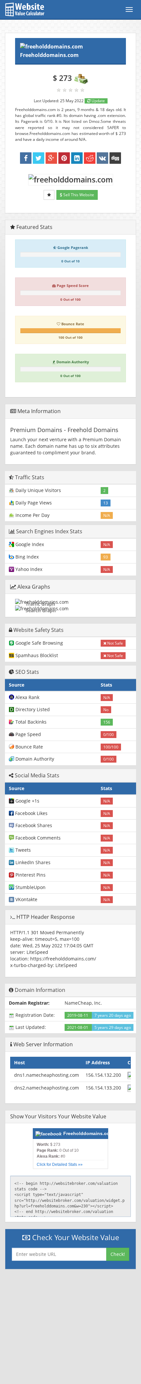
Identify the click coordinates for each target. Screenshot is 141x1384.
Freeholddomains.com (49, 55)
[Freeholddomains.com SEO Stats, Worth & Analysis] (115, 158)
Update (98, 101)
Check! (118, 1254)
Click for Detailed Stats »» (60, 1164)
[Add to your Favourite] (49, 195)
